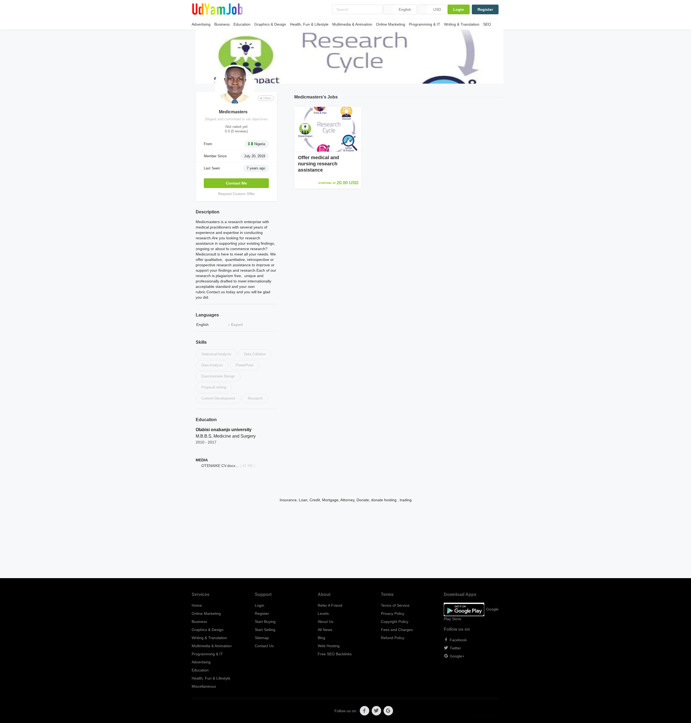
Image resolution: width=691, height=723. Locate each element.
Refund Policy (392, 638)
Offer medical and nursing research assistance (318, 164)
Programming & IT (424, 24)
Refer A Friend (330, 605)
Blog (321, 638)
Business (222, 24)
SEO (487, 24)
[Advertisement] (345, 540)
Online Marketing (390, 24)
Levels (323, 613)
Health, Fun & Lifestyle (309, 24)
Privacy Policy (392, 613)
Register (485, 9)
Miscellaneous (204, 686)
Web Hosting (329, 646)
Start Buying (265, 621)
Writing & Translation (461, 24)
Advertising (201, 24)
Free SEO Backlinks (335, 654)
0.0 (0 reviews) (236, 131)
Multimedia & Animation (352, 24)
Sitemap (262, 638)
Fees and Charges (397, 629)
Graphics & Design (270, 24)
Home (197, 605)
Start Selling (265, 629)
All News (325, 629)
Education (241, 24)
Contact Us (264, 646)
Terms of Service (395, 605)
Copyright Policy (394, 621)
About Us (325, 621)
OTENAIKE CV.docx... (220, 465)
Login (458, 9)
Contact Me (236, 183)
